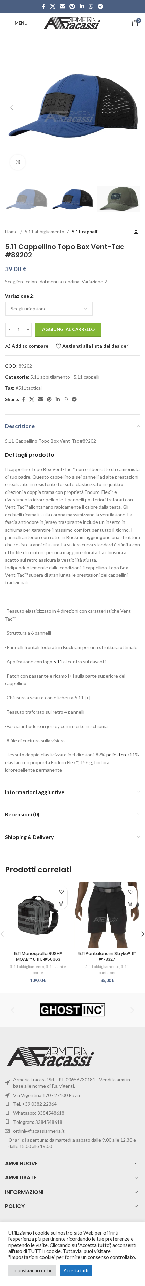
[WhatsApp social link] (90, 6)
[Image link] (51, 1056)
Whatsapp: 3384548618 (38, 1113)
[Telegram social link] (101, 6)
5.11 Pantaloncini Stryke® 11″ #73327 (107, 956)
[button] (12, 107)
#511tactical (29, 388)
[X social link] (52, 6)
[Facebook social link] (43, 6)
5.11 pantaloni (114, 969)
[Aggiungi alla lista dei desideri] (61, 891)
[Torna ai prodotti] (136, 232)
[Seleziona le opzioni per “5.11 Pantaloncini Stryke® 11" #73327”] (131, 903)
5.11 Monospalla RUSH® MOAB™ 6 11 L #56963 (38, 956)
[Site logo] (72, 22)
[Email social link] (62, 6)
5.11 (57, 661)
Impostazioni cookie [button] (32, 1270)
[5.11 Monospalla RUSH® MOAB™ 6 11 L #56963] (38, 915)
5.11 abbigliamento (44, 231)
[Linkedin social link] (81, 6)
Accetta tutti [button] (76, 1270)
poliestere (117, 754)
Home (11, 231)
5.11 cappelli (85, 231)
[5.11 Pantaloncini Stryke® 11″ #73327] (107, 915)
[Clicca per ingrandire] (17, 162)
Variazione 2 (19, 296)
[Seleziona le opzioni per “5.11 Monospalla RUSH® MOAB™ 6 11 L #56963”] (61, 903)
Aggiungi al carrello (68, 329)
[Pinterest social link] (72, 6)
